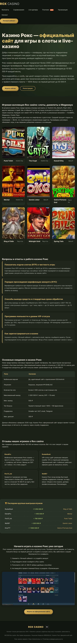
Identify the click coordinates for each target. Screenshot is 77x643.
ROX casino (35, 627)
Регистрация (28, 88)
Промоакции (63, 10)
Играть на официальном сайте (38, 611)
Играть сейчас (10, 88)
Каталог (5, 15)
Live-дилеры (33, 10)
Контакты (5, 10)
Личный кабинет (9, 21)
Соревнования (18, 10)
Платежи (47, 10)
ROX (9, 4)
